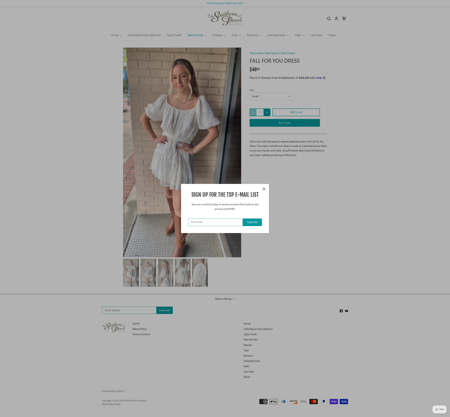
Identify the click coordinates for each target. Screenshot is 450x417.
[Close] (264, 189)
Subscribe (252, 222)
